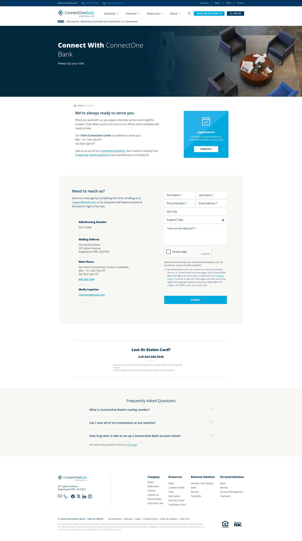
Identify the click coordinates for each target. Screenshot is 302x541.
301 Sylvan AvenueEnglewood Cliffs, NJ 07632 (72, 488)
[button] (111, 13)
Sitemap (128, 518)
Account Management (231, 491)
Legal (138, 518)
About (151, 482)
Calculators (174, 496)
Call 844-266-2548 (151, 357)
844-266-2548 (86, 279)
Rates (217, 3)
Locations (204, 3)
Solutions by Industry (202, 483)
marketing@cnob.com (92, 295)
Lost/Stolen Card (177, 504)
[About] (81, 105)
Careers (152, 490)
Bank (193, 487)
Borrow (195, 491)
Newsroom (153, 486)
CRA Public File (155, 503)
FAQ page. (132, 444)
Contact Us (153, 494)
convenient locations (112, 151)
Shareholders (155, 499)
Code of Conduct (168, 518)
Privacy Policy (150, 518)
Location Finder (176, 487)
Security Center (176, 500)
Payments (196, 496)
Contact (240, 3)
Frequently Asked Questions (92, 155)
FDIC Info (185, 518)
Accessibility (114, 518)
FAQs (228, 3)
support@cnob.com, (84, 202)
